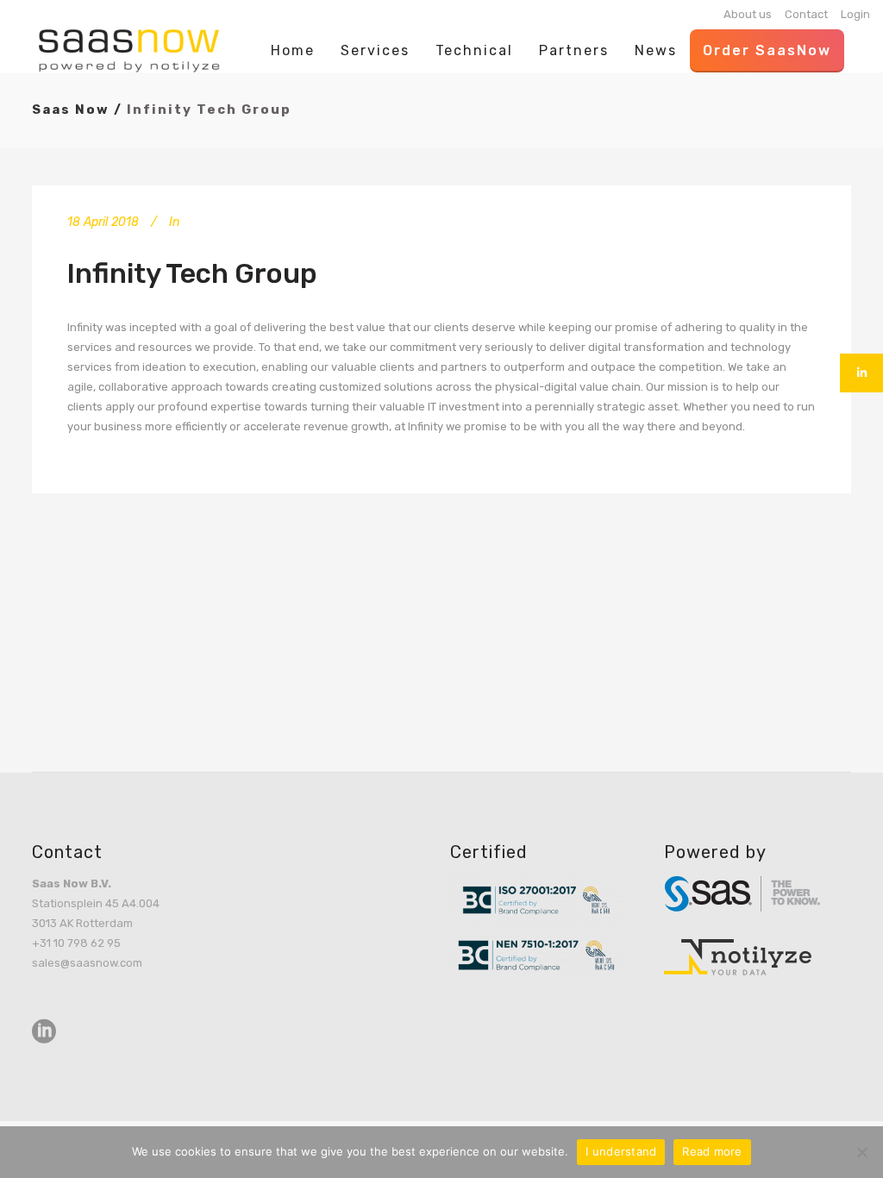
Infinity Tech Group (192, 273)
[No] (861, 1152)
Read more (712, 1151)
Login (855, 14)
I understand (621, 1151)
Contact (806, 14)
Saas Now (71, 109)
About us (747, 14)
